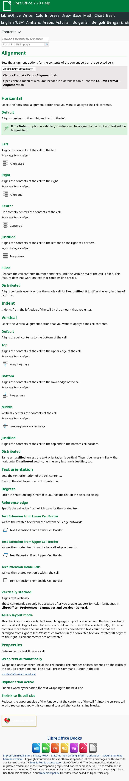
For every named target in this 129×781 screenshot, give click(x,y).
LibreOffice (11, 15)
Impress (52, 15)
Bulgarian (81, 22)
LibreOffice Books (64, 738)
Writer (28, 15)
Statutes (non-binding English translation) (75, 755)
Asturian (63, 22)
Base (77, 15)
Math (88, 15)
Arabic (48, 22)
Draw (66, 15)
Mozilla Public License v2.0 (45, 762)
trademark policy (49, 773)
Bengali (98, 22)
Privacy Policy (40, 755)
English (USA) (12, 22)
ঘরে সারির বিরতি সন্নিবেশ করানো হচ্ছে (19, 674)
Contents (9, 31)
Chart (99, 15)
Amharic (33, 22)
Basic (110, 15)
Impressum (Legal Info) (16, 755)
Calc (39, 15)
